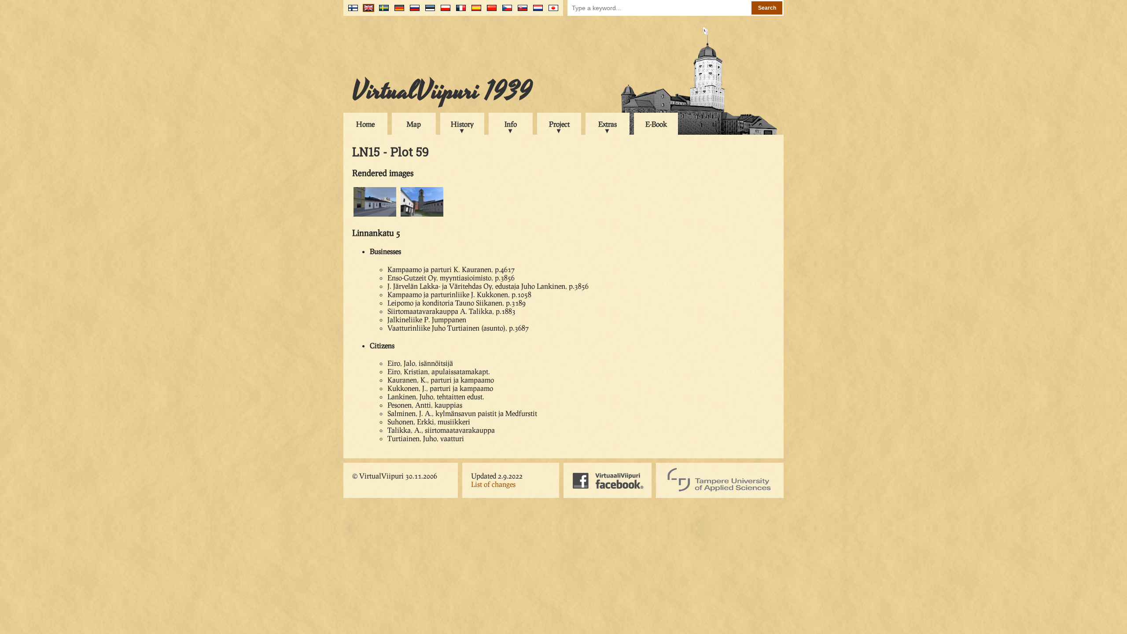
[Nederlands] (536, 11)
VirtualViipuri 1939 (442, 91)
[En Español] (474, 11)
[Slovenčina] (520, 11)
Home (365, 124)
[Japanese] (551, 11)
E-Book (656, 124)
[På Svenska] (382, 11)
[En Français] (459, 11)
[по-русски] (412, 11)
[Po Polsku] (443, 11)
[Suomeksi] (351, 11)
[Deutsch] (397, 11)
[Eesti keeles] (428, 11)
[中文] (489, 11)
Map (414, 124)
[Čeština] (505, 11)
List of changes (493, 484)
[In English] (366, 11)
